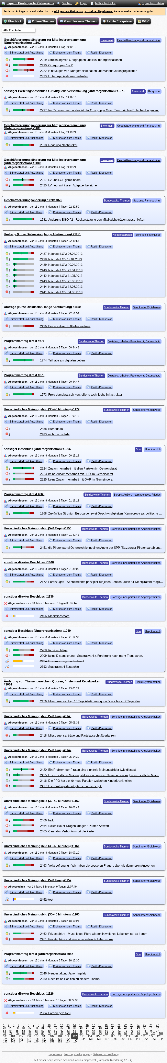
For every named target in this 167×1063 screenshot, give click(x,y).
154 (75, 1041)
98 (132, 1033)
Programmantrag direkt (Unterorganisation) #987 (38, 954)
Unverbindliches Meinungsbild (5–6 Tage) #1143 (37, 716)
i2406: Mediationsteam (54, 616)
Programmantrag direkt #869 (24, 494)
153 (67, 1041)
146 (13, 1041)
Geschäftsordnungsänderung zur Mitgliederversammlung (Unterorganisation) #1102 (45, 41)
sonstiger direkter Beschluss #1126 (29, 993)
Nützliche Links (105, 3)
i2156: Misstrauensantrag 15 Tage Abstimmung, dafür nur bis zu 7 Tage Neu (90, 701)
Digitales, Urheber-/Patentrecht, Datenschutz (134, 341)
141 (138, 1038)
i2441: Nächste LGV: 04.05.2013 (61, 292)
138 (114, 1038)
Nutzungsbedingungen (77, 1054)
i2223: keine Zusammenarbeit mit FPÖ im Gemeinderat (76, 474)
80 (17, 1033)
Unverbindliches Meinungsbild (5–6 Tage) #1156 (37, 528)
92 (93, 1033)
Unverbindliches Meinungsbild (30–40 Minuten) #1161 (41, 846)
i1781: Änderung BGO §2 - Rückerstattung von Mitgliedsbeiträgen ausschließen (92, 219)
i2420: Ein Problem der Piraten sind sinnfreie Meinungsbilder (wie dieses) (88, 769)
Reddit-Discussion (101, 52)
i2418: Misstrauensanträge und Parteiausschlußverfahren (77, 735)
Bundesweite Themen (117, 200)
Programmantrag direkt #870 (24, 375)
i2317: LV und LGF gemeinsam (60, 180)
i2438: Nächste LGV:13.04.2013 (61, 259)
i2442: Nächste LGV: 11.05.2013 (61, 275)
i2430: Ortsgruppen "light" (56, 65)
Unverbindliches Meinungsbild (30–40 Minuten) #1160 (41, 914)
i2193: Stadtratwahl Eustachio (59, 666)
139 (122, 1038)
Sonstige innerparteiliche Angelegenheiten (135, 528)
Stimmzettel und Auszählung (26, 52)
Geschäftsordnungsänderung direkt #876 (33, 200)
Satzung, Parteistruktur (146, 200)
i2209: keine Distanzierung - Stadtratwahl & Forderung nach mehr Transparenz (92, 655)
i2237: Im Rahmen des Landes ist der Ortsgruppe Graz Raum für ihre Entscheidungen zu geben (103, 110)
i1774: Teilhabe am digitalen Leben (62, 360)
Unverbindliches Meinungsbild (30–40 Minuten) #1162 (41, 800)
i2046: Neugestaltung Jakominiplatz (63, 973)
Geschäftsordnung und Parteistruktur (138, 40)
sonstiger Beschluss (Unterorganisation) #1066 (37, 449)
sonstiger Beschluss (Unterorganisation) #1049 (37, 630)
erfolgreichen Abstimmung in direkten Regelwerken (83, 11)
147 (21, 1041)
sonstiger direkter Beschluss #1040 (29, 562)
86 (55, 1033)
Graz (138, 449)
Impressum (55, 1054)
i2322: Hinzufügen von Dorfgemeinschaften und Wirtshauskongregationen (88, 70)
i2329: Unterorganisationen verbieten (64, 76)
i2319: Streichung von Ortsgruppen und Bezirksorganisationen (81, 59)
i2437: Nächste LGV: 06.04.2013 (61, 253)
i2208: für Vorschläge (53, 650)
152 (60, 1041)
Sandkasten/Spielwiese (146, 307)
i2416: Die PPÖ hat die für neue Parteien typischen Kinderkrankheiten (86, 780)
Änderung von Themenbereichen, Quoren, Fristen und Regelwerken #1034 (52, 683)
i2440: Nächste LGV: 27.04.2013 (61, 270)
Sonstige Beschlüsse (147, 234)
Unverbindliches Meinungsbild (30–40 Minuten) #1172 (41, 409)
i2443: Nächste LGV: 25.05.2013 (61, 281)
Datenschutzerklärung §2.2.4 (114, 1060)
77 (157, 1030)
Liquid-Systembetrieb (148, 681)
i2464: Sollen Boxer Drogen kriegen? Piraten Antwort (74, 826)
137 (106, 1038)
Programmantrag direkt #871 (24, 341)
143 (153, 1038)
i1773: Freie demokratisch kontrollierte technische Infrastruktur (81, 394)
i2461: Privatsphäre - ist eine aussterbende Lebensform (76, 939)
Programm (154, 91)
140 (130, 1038)
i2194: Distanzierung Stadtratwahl (62, 661)
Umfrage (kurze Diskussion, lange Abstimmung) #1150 (42, 307)
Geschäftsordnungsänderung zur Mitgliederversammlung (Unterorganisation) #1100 (45, 161)
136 (99, 1038)
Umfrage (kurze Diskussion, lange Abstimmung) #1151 (42, 234)
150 (44, 1041)
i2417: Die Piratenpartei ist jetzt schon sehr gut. (71, 786)
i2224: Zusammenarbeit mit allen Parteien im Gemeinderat (78, 468)
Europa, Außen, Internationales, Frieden (137, 494)
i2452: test (46, 899)
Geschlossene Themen (80, 21)
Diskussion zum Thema (67, 52)
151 (52, 1041)
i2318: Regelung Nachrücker (58, 145)
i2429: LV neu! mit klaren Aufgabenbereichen (69, 185)
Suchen (67, 3)
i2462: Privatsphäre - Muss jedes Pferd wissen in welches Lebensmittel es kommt (94, 933)
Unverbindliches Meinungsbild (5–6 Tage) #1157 (37, 880)
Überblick (15, 21)
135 (91, 1038)
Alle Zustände (12, 30)
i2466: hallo (47, 820)
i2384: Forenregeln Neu (55, 1013)
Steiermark (107, 40)
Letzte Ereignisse (119, 21)
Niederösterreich (122, 234)
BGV (145, 21)
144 (161, 1038)
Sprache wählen (153, 3)
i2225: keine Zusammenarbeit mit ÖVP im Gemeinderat (76, 479)
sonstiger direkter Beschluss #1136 (29, 596)
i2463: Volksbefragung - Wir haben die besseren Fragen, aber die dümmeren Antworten (97, 865)
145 (5, 1041)
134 (83, 1038)
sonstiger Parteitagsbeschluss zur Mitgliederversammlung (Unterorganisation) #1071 (64, 91)
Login (83, 3)
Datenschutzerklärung (106, 1054)
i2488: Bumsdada (51, 428)
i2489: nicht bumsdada (54, 434)
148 (28, 1041)
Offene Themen (43, 21)
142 (145, 1038)
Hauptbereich (152, 449)
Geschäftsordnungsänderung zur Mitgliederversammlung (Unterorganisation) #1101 (45, 126)
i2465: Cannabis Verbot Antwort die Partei (67, 831)
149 (36, 1041)
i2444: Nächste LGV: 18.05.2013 (61, 286)
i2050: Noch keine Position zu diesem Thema (70, 979)
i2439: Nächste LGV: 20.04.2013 (61, 264)
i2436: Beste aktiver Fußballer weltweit (65, 326)
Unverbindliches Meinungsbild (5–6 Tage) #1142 (37, 750)
